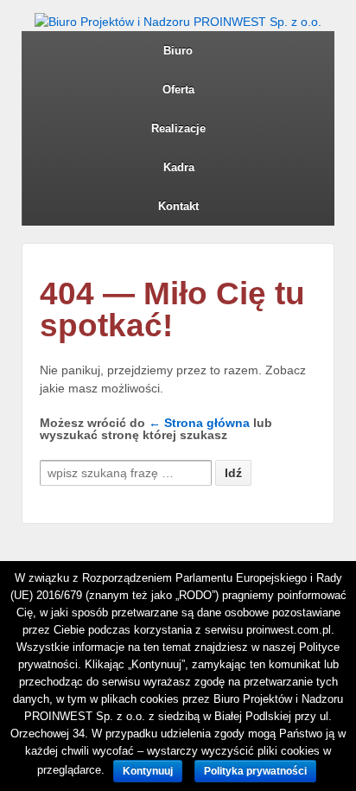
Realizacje (178, 128)
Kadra (178, 167)
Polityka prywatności (255, 771)
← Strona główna (199, 423)
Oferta (178, 89)
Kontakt (178, 206)
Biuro (178, 50)
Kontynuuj (148, 771)
